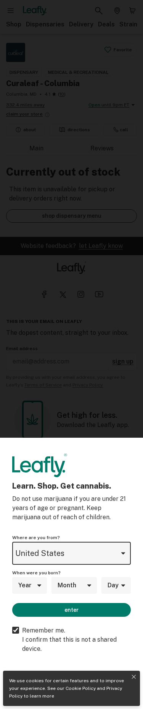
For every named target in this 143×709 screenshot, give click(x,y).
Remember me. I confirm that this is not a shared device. (69, 639)
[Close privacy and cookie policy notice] (134, 677)
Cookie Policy (81, 688)
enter (71, 610)
